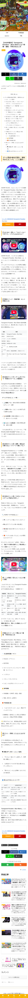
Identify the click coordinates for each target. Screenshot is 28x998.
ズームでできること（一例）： (14, 114)
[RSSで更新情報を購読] (20, 864)
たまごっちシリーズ (13, 845)
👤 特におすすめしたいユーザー (15, 151)
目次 (12, 94)
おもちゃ (5, 845)
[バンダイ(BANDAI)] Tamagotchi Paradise (13, 219)
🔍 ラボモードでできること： (14, 125)
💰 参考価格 (10, 138)
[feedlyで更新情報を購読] (7, 864)
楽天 (20, 224)
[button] (18, 78)
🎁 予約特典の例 (11, 140)
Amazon (8, 224)
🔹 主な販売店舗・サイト (13, 136)
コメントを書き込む (14, 977)
